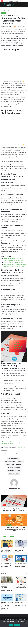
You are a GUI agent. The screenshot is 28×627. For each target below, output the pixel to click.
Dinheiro (14, 442)
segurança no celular (14, 470)
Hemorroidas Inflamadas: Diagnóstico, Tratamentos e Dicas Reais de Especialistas (6, 587)
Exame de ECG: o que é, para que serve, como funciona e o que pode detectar (20, 587)
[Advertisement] (14, 66)
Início (3, 10)
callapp (20, 461)
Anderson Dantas (6, 26)
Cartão (9, 442)
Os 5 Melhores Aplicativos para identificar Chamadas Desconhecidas (18, 346)
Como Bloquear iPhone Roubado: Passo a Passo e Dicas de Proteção (21, 565)
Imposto (11, 443)
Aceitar (11, 625)
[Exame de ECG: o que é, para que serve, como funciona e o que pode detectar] (21, 579)
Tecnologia (7, 10)
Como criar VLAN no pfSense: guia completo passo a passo (7, 565)
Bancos (3, 443)
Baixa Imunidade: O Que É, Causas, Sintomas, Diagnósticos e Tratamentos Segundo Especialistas (7, 605)
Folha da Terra (21, 447)
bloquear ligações (10, 461)
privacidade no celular (14, 467)
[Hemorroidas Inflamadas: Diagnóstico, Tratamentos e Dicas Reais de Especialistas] (7, 579)
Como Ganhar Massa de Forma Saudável (13, 262)
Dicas (6, 443)
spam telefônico (14, 473)
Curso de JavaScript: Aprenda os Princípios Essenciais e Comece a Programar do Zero (6, 549)
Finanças (19, 442)
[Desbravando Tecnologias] (8, 4)
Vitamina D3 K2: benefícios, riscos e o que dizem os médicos (20, 604)
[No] (26, 623)
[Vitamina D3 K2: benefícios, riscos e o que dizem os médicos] (21, 597)
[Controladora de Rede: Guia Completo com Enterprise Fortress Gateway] (21, 543)
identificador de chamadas (14, 464)
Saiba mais (17, 625)
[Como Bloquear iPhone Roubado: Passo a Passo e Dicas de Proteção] (21, 558)
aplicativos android (14, 458)
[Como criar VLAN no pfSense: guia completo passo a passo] (7, 558)
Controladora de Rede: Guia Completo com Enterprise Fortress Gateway (20, 549)
